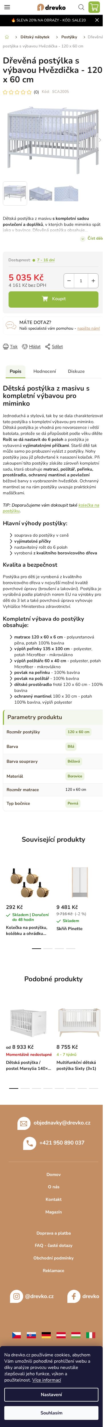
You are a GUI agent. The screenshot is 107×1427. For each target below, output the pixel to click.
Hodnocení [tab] (44, 371)
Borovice (75, 776)
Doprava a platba (54, 1233)
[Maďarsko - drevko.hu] (75, 1335)
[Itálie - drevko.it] (90, 1335)
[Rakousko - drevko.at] (61, 1335)
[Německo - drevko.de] (46, 1335)
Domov (54, 1174)
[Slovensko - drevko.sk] (31, 1335)
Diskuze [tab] (76, 371)
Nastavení (51, 1395)
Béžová (74, 761)
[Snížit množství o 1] (69, 281)
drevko (90, 1296)
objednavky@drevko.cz (62, 1122)
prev (6, 880)
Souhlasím (51, 1413)
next (101, 880)
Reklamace (53, 1270)
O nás (53, 1187)
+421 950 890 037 (61, 1142)
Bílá (71, 746)
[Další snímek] (100, 140)
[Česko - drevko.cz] (16, 1335)
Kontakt (54, 1199)
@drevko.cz (39, 1296)
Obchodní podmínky (53, 1258)
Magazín (53, 1212)
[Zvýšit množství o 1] (93, 281)
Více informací (46, 1380)
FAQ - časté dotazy (53, 1245)
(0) (36, 92)
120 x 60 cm (78, 732)
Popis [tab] (15, 371)
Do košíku (53, 299)
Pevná (73, 803)
